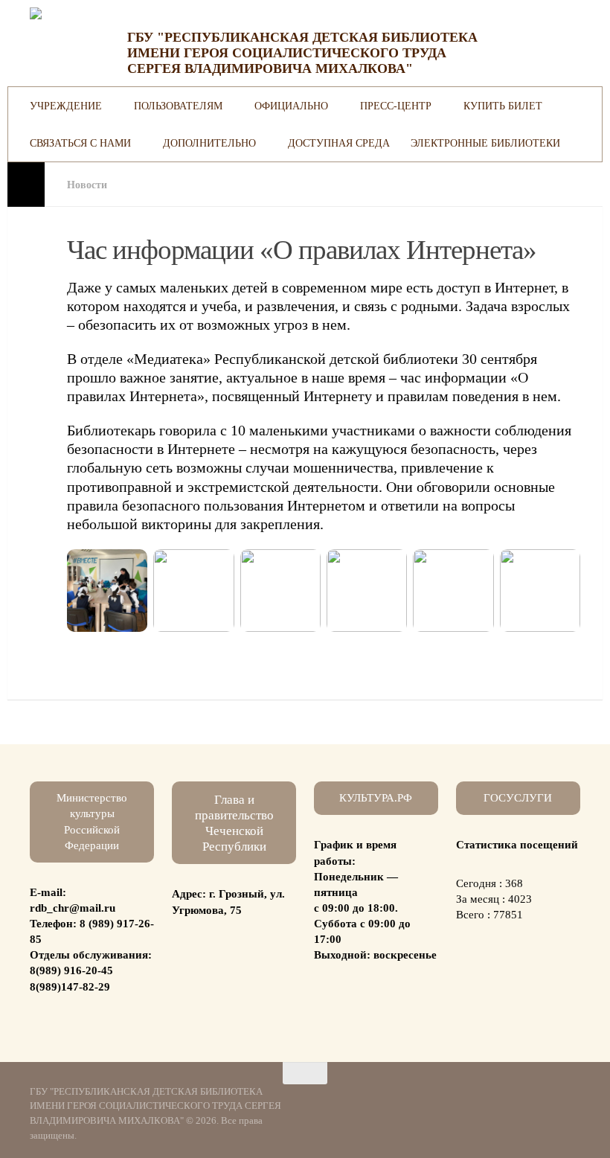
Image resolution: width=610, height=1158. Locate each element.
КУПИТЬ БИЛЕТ (502, 106)
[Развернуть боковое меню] (26, 184)
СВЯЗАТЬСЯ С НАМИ (80, 143)
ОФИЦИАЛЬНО (291, 106)
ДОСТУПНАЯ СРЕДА (339, 143)
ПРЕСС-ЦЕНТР (395, 106)
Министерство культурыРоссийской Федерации (92, 821)
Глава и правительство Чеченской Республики (234, 823)
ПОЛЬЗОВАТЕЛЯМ (178, 106)
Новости (87, 185)
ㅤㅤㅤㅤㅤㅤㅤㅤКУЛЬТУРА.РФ (375, 798)
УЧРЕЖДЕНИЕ (66, 106)
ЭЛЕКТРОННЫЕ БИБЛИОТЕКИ (485, 143)
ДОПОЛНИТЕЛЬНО (209, 143)
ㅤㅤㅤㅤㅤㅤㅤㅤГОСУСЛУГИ (518, 798)
